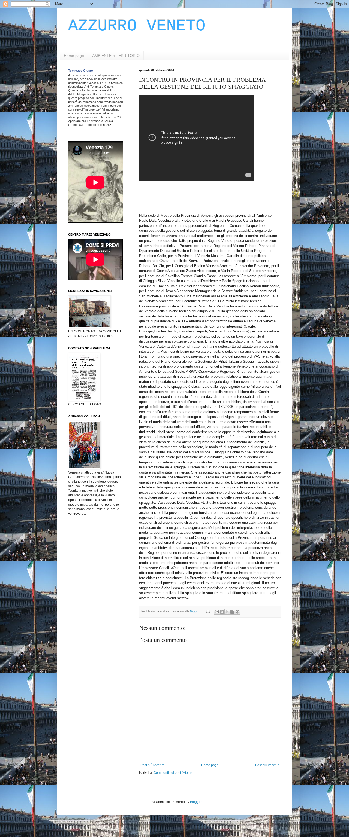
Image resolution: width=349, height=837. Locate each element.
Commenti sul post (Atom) (173, 773)
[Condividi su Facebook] (232, 612)
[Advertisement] (238, 199)
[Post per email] (207, 611)
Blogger (195, 802)
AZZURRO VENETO (137, 26)
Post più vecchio (267, 765)
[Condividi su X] (227, 612)
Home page (74, 55)
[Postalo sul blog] (222, 612)
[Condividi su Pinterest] (237, 612)
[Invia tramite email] (216, 612)
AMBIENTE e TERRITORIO (116, 55)
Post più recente (152, 765)
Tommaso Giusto (80, 70)
